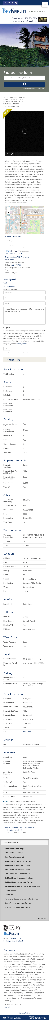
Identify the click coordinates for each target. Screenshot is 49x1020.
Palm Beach (29, 827)
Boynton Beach (13, 830)
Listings (15, 827)
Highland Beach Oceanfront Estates (19, 882)
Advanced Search (29, 88)
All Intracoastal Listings (14, 849)
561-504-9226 (31, 18)
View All (6, 1007)
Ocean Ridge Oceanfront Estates (17, 907)
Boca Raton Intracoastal (14, 857)
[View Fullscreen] (8, 217)
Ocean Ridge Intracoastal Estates (18, 903)
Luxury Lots (9, 895)
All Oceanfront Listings (14, 853)
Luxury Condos (10, 890)
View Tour (27, 731)
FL (21, 827)
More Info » (9, 259)
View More (42, 918)
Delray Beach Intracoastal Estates (18, 861)
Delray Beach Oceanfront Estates (18, 865)
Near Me (41, 88)
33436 (24, 830)
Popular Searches (9, 843)
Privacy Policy (21, 344)
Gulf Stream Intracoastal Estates (18, 869)
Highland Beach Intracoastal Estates (19, 878)
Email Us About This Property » (17, 257)
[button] (24, 84)
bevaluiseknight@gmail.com (25, 21)
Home (7, 827)
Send (6, 349)
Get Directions (14, 246)
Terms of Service (35, 351)
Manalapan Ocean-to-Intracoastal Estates (21, 899)
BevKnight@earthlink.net (13, 941)
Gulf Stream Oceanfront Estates (17, 874)
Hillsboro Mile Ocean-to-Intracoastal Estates (22, 886)
